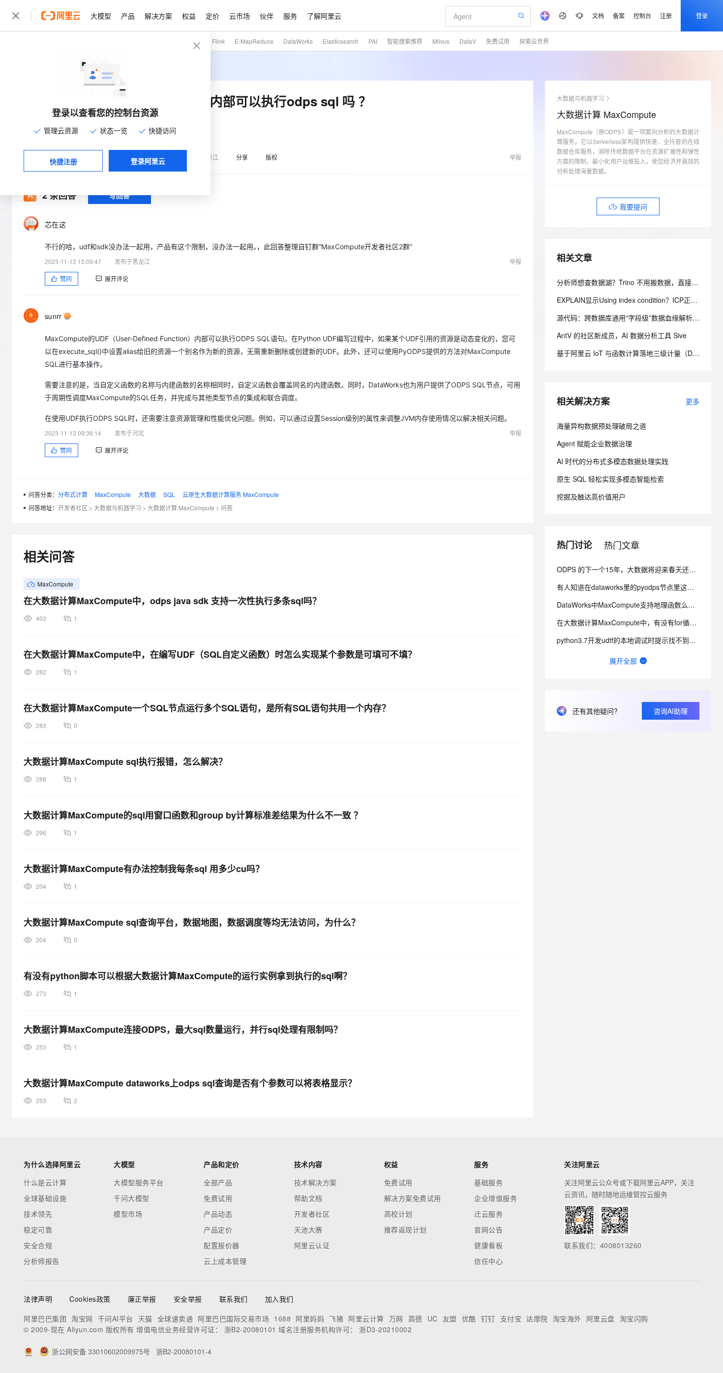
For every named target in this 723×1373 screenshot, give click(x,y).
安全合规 (38, 1245)
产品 (128, 16)
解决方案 (158, 16)
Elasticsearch (341, 41)
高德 (415, 1318)
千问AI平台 (115, 1318)
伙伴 (266, 16)
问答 (227, 507)
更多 (692, 401)
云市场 (239, 16)
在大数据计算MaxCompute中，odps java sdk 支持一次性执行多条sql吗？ (172, 600)
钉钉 (488, 1318)
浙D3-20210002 (385, 1329)
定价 (212, 16)
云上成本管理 (225, 1261)
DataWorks (298, 41)
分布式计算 (73, 494)
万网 (396, 1318)
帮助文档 (308, 1198)
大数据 (147, 494)
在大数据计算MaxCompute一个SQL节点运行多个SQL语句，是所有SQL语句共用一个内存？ (207, 707)
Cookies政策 (90, 1299)
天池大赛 (308, 1229)
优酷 (469, 1318)
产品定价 (218, 1229)
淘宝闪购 (634, 1318)
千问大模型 (132, 1198)
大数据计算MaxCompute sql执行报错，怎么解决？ (125, 761)
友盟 (450, 1318)
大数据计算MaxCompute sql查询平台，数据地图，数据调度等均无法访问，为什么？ (192, 922)
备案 (619, 15)
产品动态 (218, 1214)
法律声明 (38, 1299)
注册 (666, 15)
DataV (467, 41)
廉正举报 (142, 1299)
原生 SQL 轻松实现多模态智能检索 (610, 479)
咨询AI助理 (671, 711)
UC (432, 1318)
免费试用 (498, 41)
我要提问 (633, 206)
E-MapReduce (254, 41)
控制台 (642, 15)
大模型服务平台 (139, 1182)
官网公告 (488, 1229)
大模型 (100, 16)
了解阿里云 (324, 16)
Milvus (441, 41)
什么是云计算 (45, 1182)
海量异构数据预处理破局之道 (601, 426)
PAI (372, 41)
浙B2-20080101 (250, 1329)
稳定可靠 (38, 1229)
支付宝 (511, 1318)
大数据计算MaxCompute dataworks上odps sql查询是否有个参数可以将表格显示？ (190, 1083)
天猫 (145, 1318)
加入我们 (279, 1299)
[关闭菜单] (15, 15)
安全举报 (188, 1299)
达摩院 (537, 1318)
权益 (189, 16)
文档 (598, 15)
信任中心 (488, 1261)
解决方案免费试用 (412, 1198)
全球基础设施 (45, 1198)
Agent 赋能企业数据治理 (594, 443)
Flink (218, 41)
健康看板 (488, 1245)
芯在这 (55, 224)
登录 (702, 15)
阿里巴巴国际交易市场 (233, 1318)
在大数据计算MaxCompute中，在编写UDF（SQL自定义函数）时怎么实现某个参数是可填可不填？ (220, 654)
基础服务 (488, 1182)
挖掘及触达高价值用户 (591, 496)
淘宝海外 (567, 1318)
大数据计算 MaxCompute (181, 507)
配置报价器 (222, 1245)
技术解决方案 (315, 1182)
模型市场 (128, 1214)
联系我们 (233, 1299)
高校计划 (398, 1214)
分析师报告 (42, 1261)
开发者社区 (73, 507)
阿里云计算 (366, 1318)
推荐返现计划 (405, 1229)
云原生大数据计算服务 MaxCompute (230, 494)
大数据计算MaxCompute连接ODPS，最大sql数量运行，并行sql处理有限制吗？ (183, 1029)
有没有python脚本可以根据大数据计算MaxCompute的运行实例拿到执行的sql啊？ (188, 975)
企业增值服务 (495, 1198)
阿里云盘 (600, 1318)
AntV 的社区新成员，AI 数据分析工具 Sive (622, 335)
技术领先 (38, 1214)
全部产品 (218, 1182)
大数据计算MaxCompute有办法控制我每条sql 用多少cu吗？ (144, 868)
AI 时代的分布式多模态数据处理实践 (612, 461)
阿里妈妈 (310, 1318)
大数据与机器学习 (117, 507)
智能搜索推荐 (404, 41)
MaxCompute (113, 494)
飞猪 (336, 1318)
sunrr (53, 316)
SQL (169, 494)
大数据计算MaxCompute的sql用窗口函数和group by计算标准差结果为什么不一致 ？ (193, 815)
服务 (290, 16)
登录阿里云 (148, 161)
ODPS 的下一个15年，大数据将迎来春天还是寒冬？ (637, 569)
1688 (282, 1318)
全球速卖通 (175, 1318)
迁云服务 (488, 1214)
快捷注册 (63, 161)
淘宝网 (82, 1318)
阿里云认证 (312, 1245)
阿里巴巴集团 (45, 1318)
